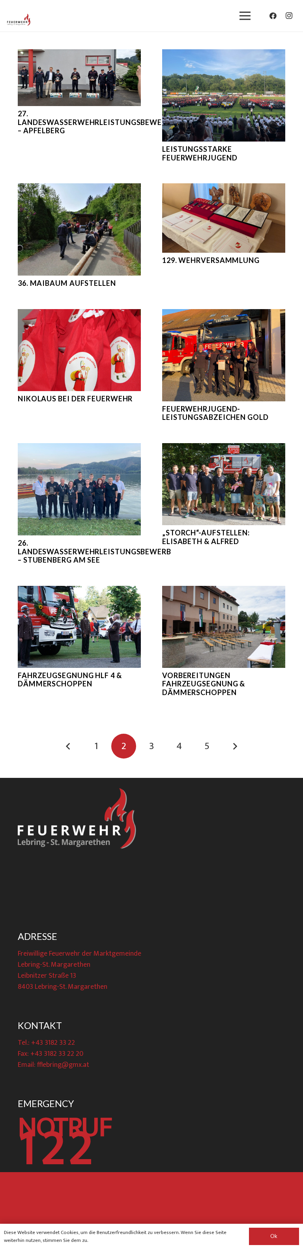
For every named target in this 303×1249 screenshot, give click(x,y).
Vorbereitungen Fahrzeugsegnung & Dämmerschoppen (203, 684)
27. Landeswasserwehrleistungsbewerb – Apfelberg (94, 122)
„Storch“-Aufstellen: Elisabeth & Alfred (206, 537)
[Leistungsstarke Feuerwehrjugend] (223, 95)
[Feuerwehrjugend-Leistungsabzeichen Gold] (223, 355)
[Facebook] (273, 16)
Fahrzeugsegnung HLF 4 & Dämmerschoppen (70, 679)
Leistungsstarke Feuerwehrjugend (200, 153)
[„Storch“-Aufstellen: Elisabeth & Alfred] (223, 484)
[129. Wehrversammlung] (223, 218)
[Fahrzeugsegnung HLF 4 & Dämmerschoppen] (79, 627)
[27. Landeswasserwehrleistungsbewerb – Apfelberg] (79, 77)
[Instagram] (289, 16)
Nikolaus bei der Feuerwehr (75, 398)
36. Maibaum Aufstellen (67, 283)
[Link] (18, 20)
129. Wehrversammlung (211, 260)
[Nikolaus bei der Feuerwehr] (79, 350)
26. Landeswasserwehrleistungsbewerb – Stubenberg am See (94, 551)
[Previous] (68, 746)
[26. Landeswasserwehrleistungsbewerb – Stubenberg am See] (79, 489)
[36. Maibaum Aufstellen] (79, 229)
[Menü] (245, 16)
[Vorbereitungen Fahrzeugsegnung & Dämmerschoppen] (223, 627)
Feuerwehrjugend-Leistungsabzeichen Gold (215, 413)
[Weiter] (234, 746)
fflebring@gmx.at (63, 1065)
